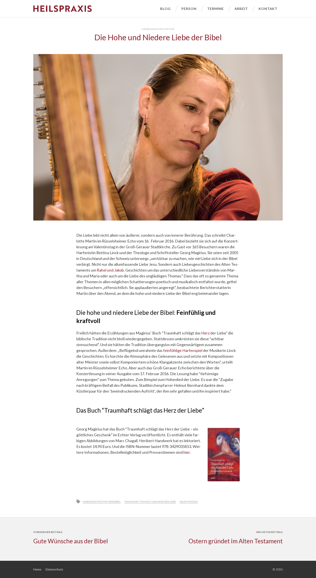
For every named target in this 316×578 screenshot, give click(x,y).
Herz (205, 333)
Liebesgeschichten (158, 29)
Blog (165, 8)
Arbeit (241, 8)
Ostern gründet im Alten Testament (236, 541)
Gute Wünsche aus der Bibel (70, 541)
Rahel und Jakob (110, 270)
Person (188, 8)
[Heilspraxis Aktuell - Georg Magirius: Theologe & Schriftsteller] (94, 8)
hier (186, 452)
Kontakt (268, 8)
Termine (215, 8)
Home (37, 569)
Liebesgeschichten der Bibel (102, 501)
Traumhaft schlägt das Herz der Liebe (150, 501)
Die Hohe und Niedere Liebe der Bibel (158, 37)
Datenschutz (54, 569)
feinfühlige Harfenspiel (182, 350)
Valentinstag (188, 501)
